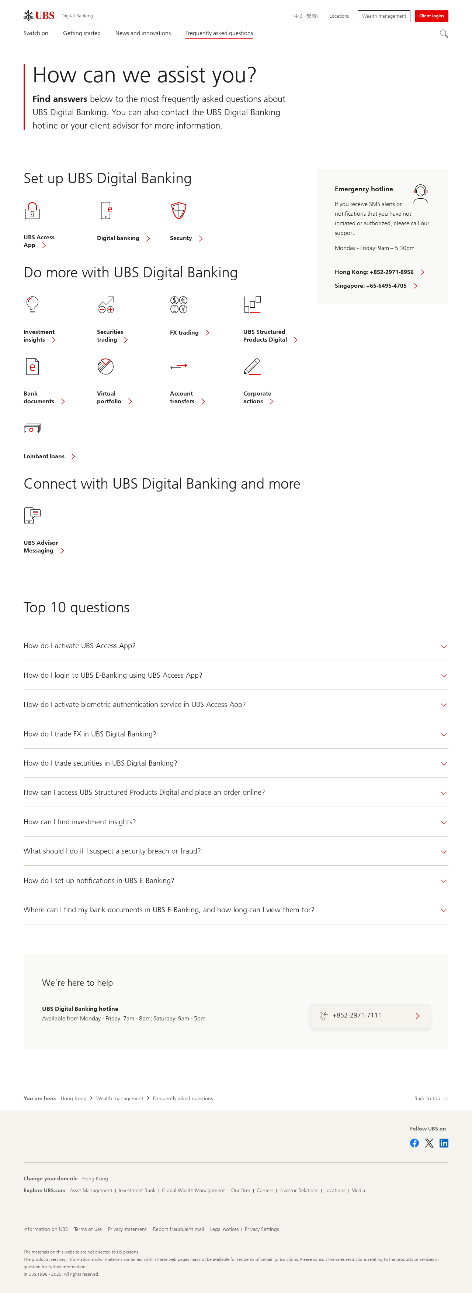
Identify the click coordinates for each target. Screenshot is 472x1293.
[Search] (444, 33)
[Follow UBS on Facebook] (414, 1143)
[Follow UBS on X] (429, 1143)
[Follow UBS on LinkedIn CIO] (444, 1143)
